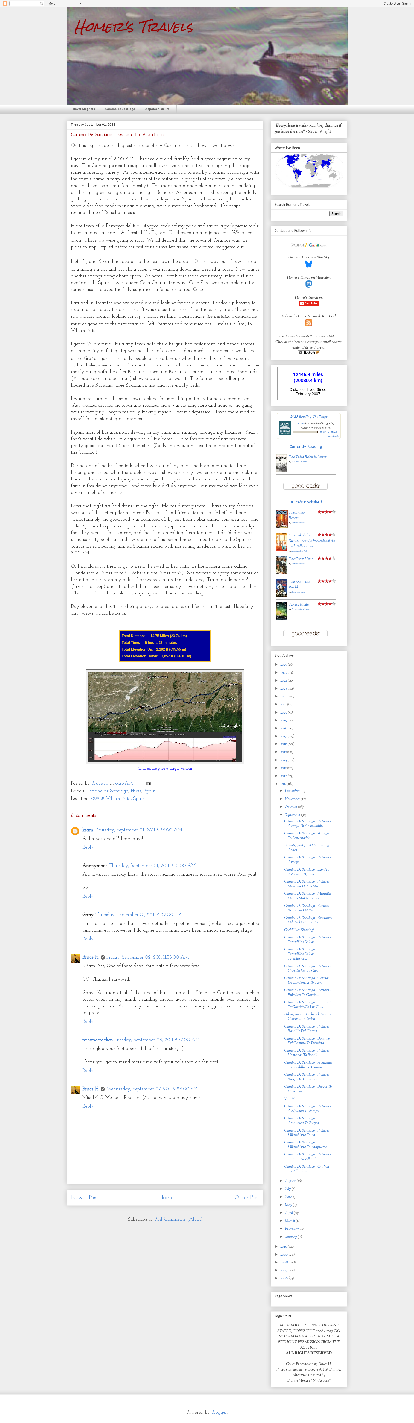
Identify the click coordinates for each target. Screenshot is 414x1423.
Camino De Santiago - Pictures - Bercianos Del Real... (307, 908)
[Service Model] (282, 619)
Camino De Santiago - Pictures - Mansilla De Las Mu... (307, 884)
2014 (284, 760)
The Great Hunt (301, 559)
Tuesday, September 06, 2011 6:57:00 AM (157, 1040)
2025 (284, 673)
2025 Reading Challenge (309, 416)
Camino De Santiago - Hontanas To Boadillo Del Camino (308, 1065)
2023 (284, 688)
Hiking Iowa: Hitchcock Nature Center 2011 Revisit (307, 1017)
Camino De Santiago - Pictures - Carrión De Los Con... (307, 969)
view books (333, 436)
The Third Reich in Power (308, 457)
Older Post (247, 1197)
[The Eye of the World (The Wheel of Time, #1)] (281, 596)
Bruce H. (90, 957)
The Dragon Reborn (297, 515)
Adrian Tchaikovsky (300, 609)
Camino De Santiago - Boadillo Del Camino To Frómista (307, 1041)
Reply (88, 847)
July (288, 1189)
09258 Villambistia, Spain (118, 798)
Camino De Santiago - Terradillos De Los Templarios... (300, 954)
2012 (284, 776)
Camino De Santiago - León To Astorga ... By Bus (306, 872)
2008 (284, 1262)
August (290, 1181)
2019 (284, 720)
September (293, 815)
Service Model (299, 604)
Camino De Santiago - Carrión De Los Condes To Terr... (307, 981)
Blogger (219, 1412)
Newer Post (84, 1197)
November (293, 799)
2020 (284, 712)
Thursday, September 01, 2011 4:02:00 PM (138, 915)
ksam (87, 830)
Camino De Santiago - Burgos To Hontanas (308, 1089)
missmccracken (97, 1040)
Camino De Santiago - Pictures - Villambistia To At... (307, 1133)
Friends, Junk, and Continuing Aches (306, 848)
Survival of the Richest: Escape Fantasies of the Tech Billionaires (312, 541)
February (292, 1229)
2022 (284, 696)
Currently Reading (305, 447)
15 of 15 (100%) (329, 431)
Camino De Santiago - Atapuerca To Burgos (301, 1121)
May (289, 1205)
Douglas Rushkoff (299, 551)
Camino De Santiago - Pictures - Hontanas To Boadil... (307, 1053)
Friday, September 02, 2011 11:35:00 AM (147, 957)
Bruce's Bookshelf (305, 502)
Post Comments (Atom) (179, 1219)
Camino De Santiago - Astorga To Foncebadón (306, 836)
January (291, 1237)
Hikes (136, 791)
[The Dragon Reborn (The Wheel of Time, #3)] (282, 527)
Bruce (301, 423)
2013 (283, 768)
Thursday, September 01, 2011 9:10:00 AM (152, 865)
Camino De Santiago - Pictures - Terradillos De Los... (307, 940)
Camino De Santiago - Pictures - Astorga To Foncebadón (307, 824)
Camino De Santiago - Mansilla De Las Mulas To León (307, 896)
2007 (284, 1270)
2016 (284, 744)
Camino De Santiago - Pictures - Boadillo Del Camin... (307, 1029)
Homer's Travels (133, 27)
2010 (284, 1247)
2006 (284, 1278)
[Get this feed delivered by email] (309, 353)
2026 (284, 665)
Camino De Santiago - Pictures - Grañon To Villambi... (307, 1157)
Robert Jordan (298, 523)
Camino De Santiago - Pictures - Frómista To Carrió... (307, 993)
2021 (283, 704)
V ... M (289, 1099)
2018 (284, 728)
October (291, 807)
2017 (284, 736)
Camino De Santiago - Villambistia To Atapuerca (305, 1145)
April (289, 1213)
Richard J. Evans (299, 461)
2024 (284, 681)
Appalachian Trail (158, 109)
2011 (283, 784)
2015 (283, 752)
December (292, 791)
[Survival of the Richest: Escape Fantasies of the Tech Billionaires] (282, 550)
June (288, 1197)
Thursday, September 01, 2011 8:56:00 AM (138, 830)
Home (166, 1197)
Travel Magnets (83, 109)
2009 (284, 1254)
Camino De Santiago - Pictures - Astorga (307, 860)
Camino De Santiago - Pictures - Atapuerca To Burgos (307, 1109)
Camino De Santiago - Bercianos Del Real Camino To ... (308, 920)
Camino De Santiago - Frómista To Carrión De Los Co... (307, 1005)
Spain (149, 791)
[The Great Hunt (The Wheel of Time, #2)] (281, 573)
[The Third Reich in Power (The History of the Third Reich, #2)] (282, 471)
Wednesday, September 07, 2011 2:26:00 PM (152, 1089)
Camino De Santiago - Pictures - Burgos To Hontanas (307, 1077)
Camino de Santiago (120, 109)
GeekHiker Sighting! (299, 930)
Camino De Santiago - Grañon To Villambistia (306, 1169)
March (290, 1221)
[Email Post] (148, 783)
